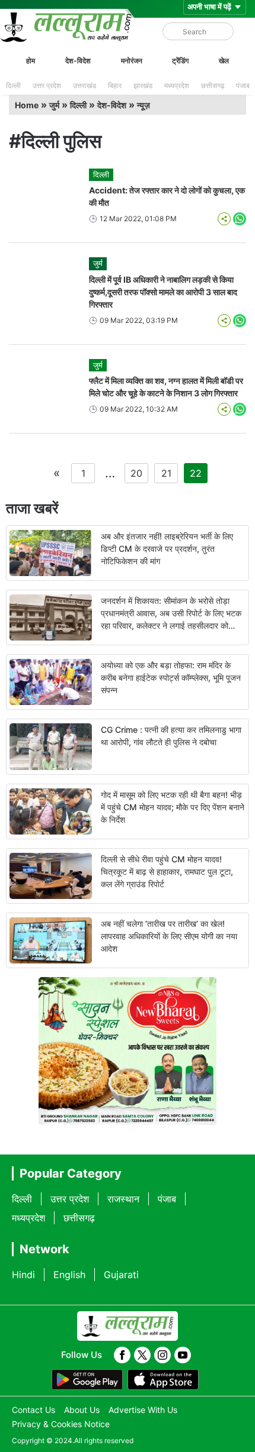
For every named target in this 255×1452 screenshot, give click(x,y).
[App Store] (163, 1379)
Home (27, 105)
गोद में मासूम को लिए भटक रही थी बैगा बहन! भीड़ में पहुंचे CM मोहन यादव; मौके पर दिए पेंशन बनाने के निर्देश (172, 807)
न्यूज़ (143, 105)
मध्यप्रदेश (176, 85)
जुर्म (54, 105)
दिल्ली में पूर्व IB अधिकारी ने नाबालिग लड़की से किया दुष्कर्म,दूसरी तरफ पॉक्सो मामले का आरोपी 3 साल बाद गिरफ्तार (163, 291)
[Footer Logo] (127, 1326)
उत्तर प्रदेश (47, 85)
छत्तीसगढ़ (212, 85)
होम (30, 60)
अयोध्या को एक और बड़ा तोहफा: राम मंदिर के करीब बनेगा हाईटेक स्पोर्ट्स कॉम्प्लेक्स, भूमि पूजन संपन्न (171, 677)
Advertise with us (143, 1410)
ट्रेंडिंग (180, 60)
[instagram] (162, 1355)
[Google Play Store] (87, 1379)
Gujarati (121, 1274)
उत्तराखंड (84, 85)
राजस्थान (123, 1199)
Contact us (33, 1410)
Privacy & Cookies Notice (61, 1424)
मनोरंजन (131, 60)
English (69, 1274)
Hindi (23, 1274)
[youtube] (182, 1355)
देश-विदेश (78, 60)
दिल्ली (13, 85)
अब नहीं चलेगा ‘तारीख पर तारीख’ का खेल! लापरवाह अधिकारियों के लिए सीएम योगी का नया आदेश (169, 936)
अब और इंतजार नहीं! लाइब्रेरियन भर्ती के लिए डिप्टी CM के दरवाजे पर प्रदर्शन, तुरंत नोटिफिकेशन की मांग (167, 548)
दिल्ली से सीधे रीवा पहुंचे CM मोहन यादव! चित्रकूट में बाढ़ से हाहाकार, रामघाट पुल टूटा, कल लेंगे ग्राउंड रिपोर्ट (167, 871)
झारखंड (142, 85)
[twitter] (142, 1355)
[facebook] (122, 1355)
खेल (224, 60)
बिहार (115, 85)
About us (82, 1410)
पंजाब (243, 85)
